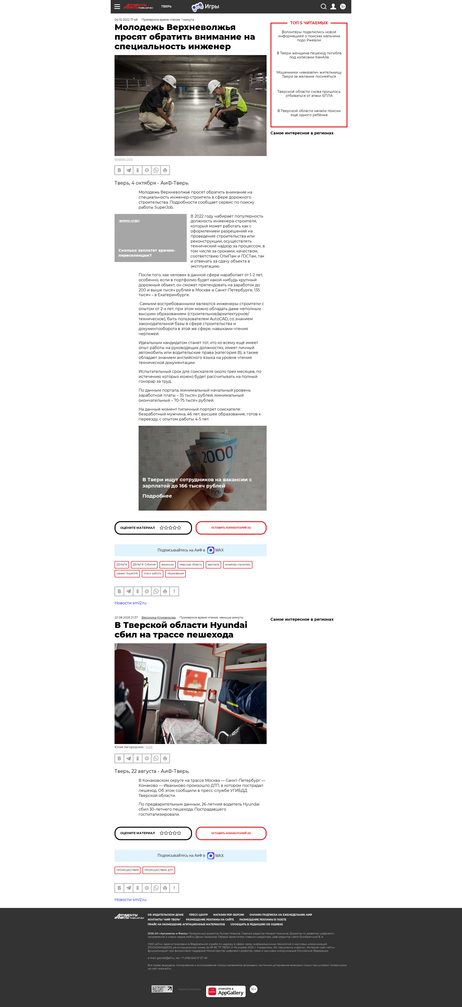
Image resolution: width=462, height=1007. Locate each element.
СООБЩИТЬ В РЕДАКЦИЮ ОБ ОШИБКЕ (257, 924)
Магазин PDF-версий (228, 914)
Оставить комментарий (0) (231, 527)
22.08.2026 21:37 (126, 617)
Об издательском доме (166, 914)
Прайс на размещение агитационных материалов (186, 924)
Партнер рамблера (189, 989)
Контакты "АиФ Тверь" (164, 919)
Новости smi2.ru (131, 603)
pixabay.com (124, 159)
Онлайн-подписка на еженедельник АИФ (281, 914)
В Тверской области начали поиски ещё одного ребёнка (309, 113)
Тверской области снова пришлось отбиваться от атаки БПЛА (308, 94)
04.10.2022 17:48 (126, 19)
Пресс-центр (198, 914)
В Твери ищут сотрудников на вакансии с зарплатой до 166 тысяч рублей (197, 483)
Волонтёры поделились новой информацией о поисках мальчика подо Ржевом (309, 36)
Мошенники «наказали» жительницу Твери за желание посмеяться (309, 74)
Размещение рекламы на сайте (210, 919)
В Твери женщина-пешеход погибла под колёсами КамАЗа (309, 55)
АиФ (149, 747)
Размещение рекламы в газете (262, 919)
